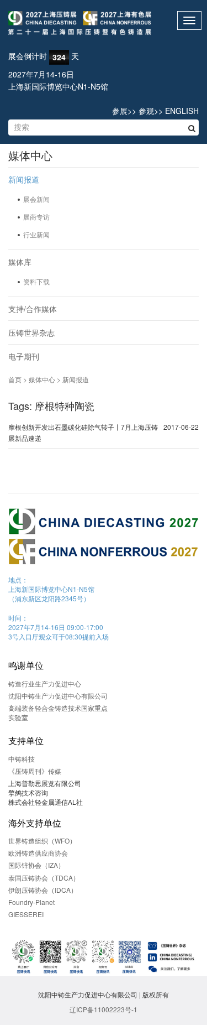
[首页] (103, 23)
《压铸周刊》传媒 (34, 771)
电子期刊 (23, 356)
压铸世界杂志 (31, 332)
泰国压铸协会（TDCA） (43, 877)
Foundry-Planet (31, 902)
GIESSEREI (26, 914)
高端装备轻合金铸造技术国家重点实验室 (58, 712)
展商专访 (36, 216)
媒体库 (19, 261)
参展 (120, 110)
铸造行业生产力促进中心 (44, 683)
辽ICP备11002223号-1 (103, 1009)
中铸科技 (21, 758)
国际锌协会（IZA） (36, 865)
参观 (146, 110)
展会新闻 (36, 199)
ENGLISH (182, 110)
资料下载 (36, 281)
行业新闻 (36, 234)
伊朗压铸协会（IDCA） (42, 889)
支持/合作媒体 (32, 308)
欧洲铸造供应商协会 (38, 852)
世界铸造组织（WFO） (42, 840)
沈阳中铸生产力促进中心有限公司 (58, 695)
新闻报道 (23, 179)
